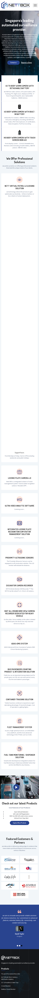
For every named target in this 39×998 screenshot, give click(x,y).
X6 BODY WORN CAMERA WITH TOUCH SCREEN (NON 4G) (19, 139)
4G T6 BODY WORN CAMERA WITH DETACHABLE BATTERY (20, 87)
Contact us (13, 62)
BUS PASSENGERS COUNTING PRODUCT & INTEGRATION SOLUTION (19, 670)
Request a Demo (26, 62)
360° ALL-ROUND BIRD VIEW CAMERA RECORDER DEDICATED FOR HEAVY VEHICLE (19, 613)
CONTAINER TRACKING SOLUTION (19, 699)
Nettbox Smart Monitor (8, 989)
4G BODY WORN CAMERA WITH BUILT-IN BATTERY (19, 113)
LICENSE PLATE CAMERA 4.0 (19, 478)
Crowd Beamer (6, 986)
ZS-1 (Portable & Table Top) (9, 982)
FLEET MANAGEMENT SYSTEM (19, 727)
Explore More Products (19, 823)
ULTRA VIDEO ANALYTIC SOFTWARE (19, 506)
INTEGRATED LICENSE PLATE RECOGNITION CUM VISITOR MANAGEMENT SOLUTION (19, 531)
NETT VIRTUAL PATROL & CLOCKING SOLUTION (19, 187)
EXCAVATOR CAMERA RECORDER (19, 585)
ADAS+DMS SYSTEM (19, 643)
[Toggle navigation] (35, 5)
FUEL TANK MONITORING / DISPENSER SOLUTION (19, 756)
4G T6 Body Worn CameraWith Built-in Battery (9, 978)
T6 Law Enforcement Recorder (10, 974)
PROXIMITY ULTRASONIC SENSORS (19, 558)
